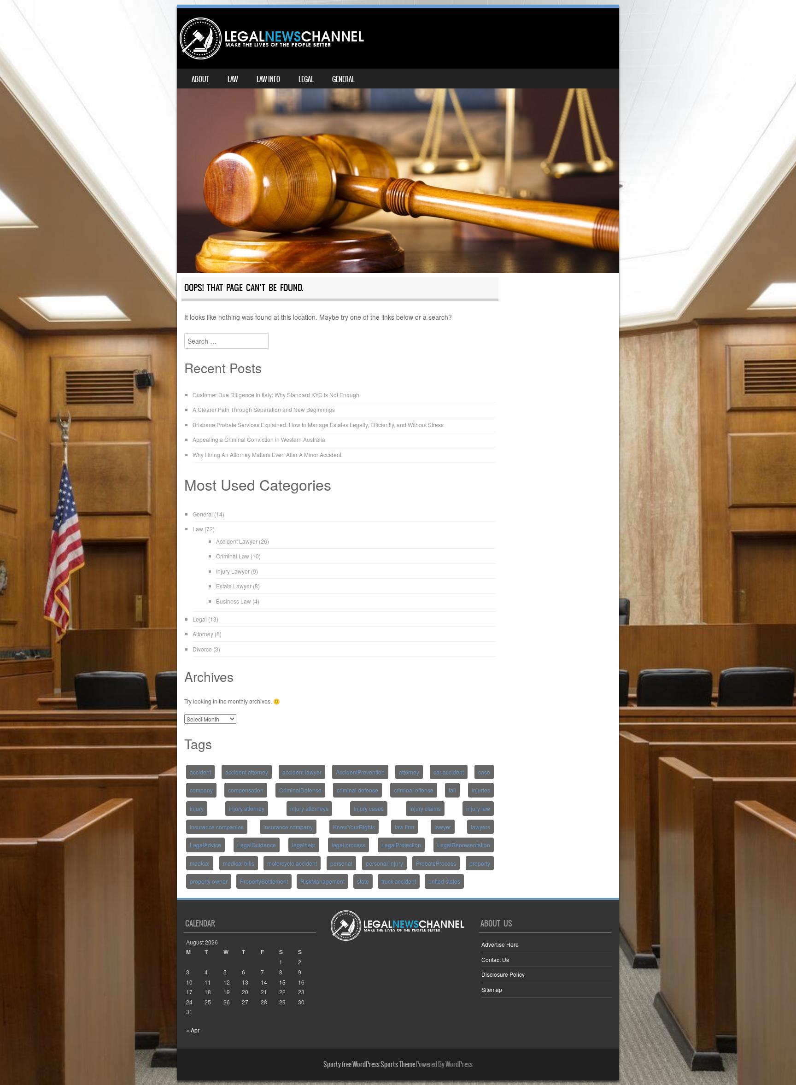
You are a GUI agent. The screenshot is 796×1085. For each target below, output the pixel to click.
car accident (448, 772)
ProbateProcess (436, 863)
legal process (348, 845)
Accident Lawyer (237, 541)
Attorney (203, 634)
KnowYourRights (354, 827)
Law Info (268, 79)
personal (341, 863)
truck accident (398, 881)
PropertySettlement (264, 881)
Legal (306, 79)
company (201, 790)
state (363, 881)
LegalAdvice (205, 845)
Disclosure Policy (503, 974)
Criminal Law (232, 556)
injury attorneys (309, 808)
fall (452, 790)
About (200, 79)
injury (197, 808)
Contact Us (495, 959)
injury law (478, 808)
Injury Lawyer (233, 571)
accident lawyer (302, 772)
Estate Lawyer (234, 586)
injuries (481, 790)
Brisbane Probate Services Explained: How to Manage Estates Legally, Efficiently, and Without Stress (318, 424)
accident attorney (246, 772)
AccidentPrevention (360, 772)
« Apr (192, 1030)
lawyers (480, 827)
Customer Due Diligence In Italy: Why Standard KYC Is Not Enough (276, 395)
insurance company (288, 827)
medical (200, 863)
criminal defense (357, 790)
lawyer (442, 827)
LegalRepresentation (463, 845)
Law (233, 79)
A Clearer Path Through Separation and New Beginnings (264, 409)
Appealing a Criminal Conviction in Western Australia (259, 439)
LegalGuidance (256, 845)
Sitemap (491, 989)
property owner (209, 881)
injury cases (369, 808)
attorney (409, 772)
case (484, 772)
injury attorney (246, 808)
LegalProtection (401, 845)
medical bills (238, 863)
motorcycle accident (292, 863)
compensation (245, 790)
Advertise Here (500, 944)
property (479, 863)
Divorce (202, 649)
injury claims (425, 808)
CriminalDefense (300, 790)
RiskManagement (322, 881)
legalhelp (304, 845)
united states (444, 881)
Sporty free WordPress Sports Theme (369, 1064)
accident (200, 772)
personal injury (384, 863)
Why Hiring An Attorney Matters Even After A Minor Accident (267, 454)
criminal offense (413, 790)
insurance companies (217, 827)
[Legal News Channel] (272, 38)
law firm (404, 827)
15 (282, 982)
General (343, 79)
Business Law (233, 601)
